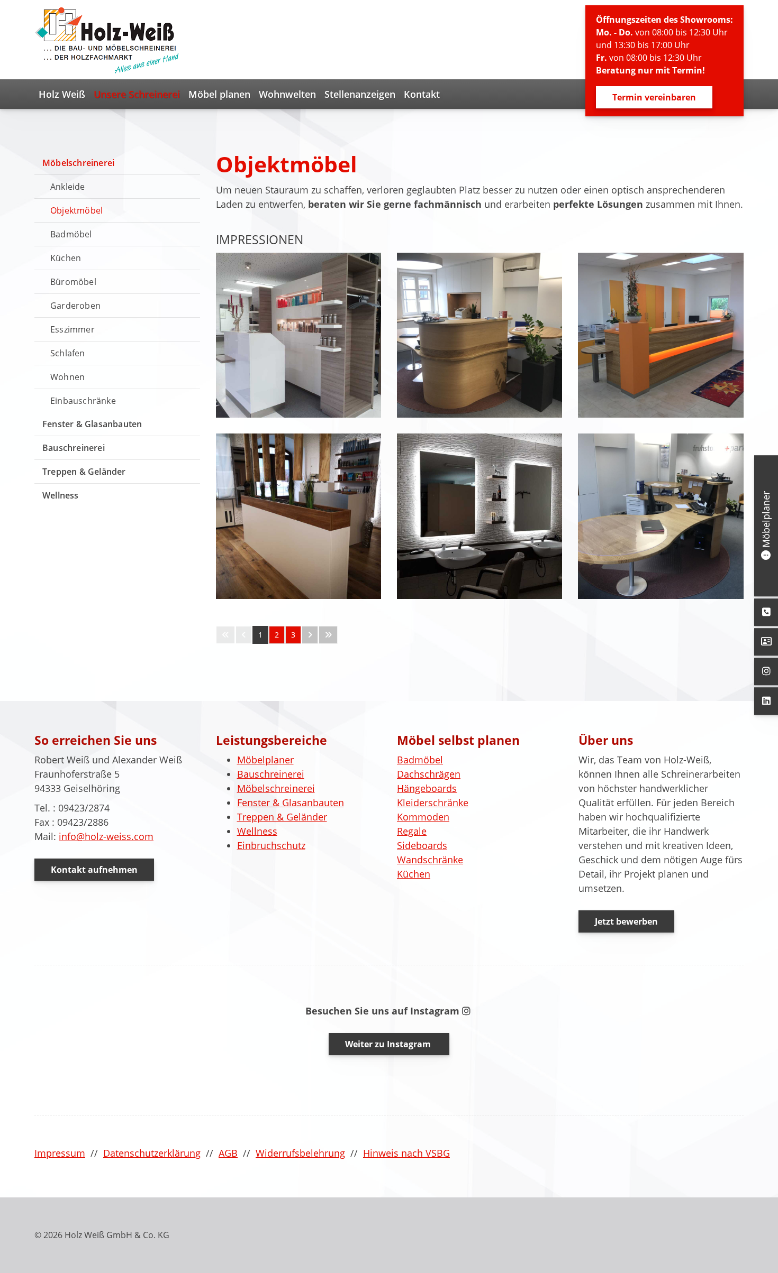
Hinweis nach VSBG (406, 1153)
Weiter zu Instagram (389, 1044)
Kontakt (422, 94)
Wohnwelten (287, 94)
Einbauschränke (83, 401)
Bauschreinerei (73, 448)
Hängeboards (427, 788)
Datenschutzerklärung (152, 1153)
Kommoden (423, 816)
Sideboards (422, 845)
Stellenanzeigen (359, 94)
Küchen (65, 258)
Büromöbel (73, 282)
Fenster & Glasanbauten (92, 424)
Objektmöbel (76, 210)
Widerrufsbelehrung (300, 1153)
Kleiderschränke (432, 802)
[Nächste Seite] (310, 635)
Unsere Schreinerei (137, 94)
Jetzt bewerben (626, 921)
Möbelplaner (265, 759)
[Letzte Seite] (328, 635)
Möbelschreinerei (78, 163)
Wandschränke (430, 859)
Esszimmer (72, 329)
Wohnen (67, 377)
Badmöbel (71, 234)
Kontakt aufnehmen (94, 869)
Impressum (59, 1153)
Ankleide (67, 186)
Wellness (60, 495)
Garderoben (75, 305)
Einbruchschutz (271, 845)
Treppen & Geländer (84, 471)
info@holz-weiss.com (106, 836)
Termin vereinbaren (654, 97)
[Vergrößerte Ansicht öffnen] (298, 335)
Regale (412, 831)
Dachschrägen (428, 774)
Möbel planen (219, 94)
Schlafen (67, 353)
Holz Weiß (62, 94)
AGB (228, 1153)
